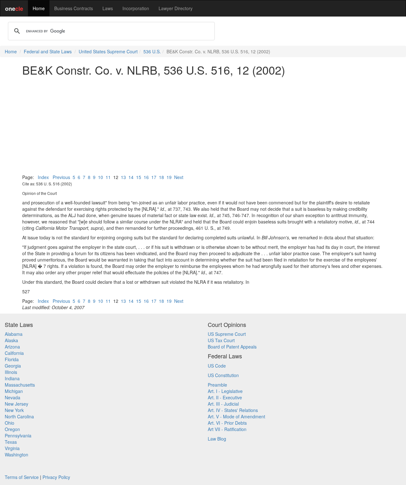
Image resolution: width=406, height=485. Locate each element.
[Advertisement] (203, 125)
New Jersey (16, 404)
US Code (217, 365)
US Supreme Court (227, 334)
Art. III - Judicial (223, 404)
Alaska (11, 340)
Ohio (9, 423)
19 (169, 177)
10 (100, 177)
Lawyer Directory (176, 8)
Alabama (14, 334)
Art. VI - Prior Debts (227, 423)
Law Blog (217, 438)
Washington (16, 454)
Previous (61, 177)
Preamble (217, 385)
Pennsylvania (18, 435)
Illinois (11, 372)
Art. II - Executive (225, 397)
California (14, 353)
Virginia (12, 448)
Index (43, 177)
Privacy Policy (56, 477)
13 (123, 177)
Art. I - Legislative (225, 391)
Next (178, 177)
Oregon (12, 429)
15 (138, 177)
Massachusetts (20, 385)
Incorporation (135, 8)
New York (14, 410)
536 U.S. (152, 51)
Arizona (12, 346)
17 (153, 177)
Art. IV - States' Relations (233, 410)
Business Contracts (73, 8)
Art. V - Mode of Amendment (236, 416)
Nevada (12, 397)
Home (39, 8)
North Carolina (19, 416)
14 (131, 177)
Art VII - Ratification (227, 429)
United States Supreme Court (108, 51)
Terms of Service (22, 477)
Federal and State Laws (48, 51)
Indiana (12, 378)
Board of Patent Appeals (232, 346)
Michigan (14, 391)
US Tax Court (221, 340)
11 (108, 177)
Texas (11, 442)
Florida (12, 359)
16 (146, 177)
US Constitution (223, 375)
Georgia (13, 365)
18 (161, 177)
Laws (107, 8)
